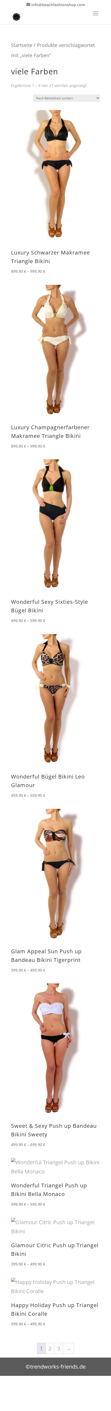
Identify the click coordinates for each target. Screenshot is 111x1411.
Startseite (21, 45)
